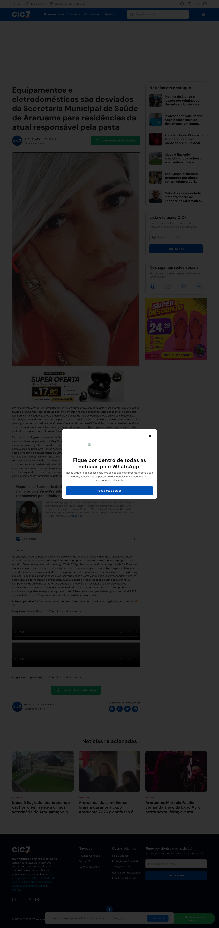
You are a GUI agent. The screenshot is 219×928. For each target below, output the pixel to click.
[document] (109, 464)
